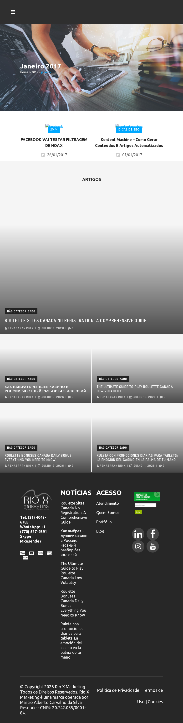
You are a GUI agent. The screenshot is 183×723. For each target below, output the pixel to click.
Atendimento (107, 503)
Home (24, 72)
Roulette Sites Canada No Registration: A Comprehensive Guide (76, 320)
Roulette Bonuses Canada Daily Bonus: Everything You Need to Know (39, 457)
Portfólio (104, 522)
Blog (100, 531)
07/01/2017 (131, 155)
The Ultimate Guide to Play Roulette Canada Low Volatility (135, 389)
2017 (34, 72)
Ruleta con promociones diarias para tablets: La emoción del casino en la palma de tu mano (137, 457)
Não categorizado (21, 311)
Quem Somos (108, 512)
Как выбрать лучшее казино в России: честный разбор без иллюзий (45, 389)
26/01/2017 (56, 155)
